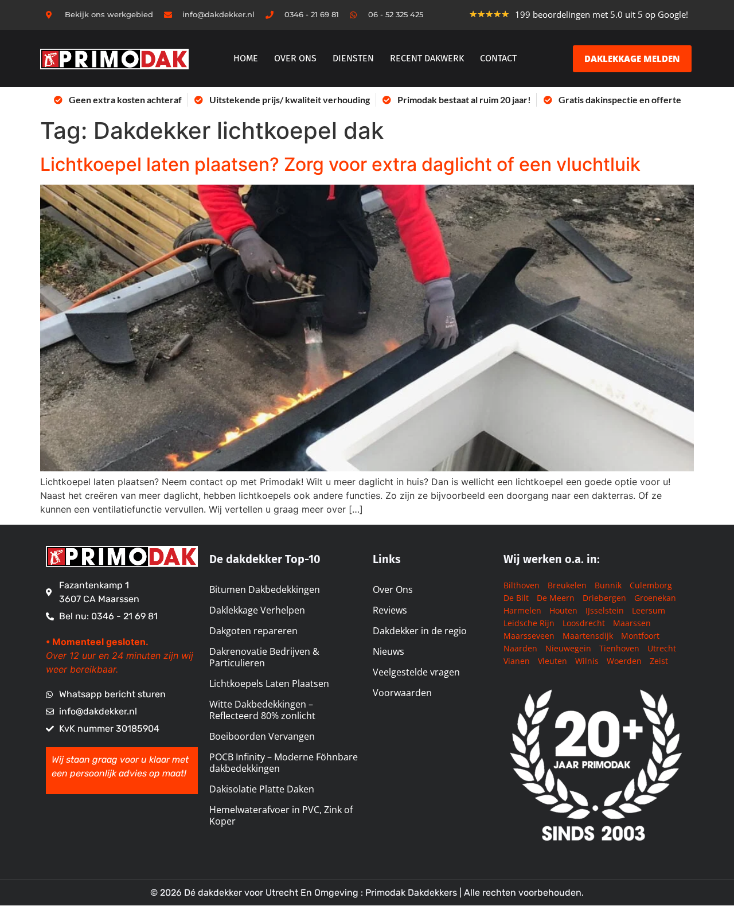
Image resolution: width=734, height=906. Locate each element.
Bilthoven (521, 585)
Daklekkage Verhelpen (257, 610)
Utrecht (661, 648)
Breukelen (567, 585)
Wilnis (587, 660)
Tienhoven (619, 648)
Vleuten (552, 660)
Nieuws (388, 651)
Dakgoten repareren (253, 630)
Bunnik (608, 585)
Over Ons (393, 589)
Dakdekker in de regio (420, 630)
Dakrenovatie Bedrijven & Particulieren (264, 657)
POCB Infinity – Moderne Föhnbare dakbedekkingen (283, 763)
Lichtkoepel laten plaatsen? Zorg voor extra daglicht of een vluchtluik (340, 164)
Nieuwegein (568, 648)
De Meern (556, 597)
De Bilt (516, 597)
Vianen (516, 660)
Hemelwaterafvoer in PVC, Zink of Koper (281, 815)
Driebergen (604, 597)
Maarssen (632, 623)
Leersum (648, 610)
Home (245, 58)
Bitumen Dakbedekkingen (264, 589)
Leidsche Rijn (529, 623)
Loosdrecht (584, 623)
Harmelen (522, 610)
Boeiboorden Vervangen (262, 736)
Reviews (390, 610)
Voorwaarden (402, 692)
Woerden (624, 660)
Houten (563, 610)
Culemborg (651, 585)
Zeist (659, 660)
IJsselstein (604, 610)
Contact (498, 58)
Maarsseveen (529, 635)
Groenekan (655, 597)
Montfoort (640, 635)
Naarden (520, 648)
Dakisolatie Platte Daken (261, 789)
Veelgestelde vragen (416, 672)
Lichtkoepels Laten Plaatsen (269, 683)
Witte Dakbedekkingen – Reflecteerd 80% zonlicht (262, 710)
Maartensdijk (588, 635)
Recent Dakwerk (427, 58)
